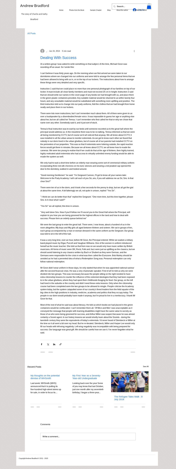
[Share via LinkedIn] (54, 344)
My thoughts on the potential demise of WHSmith (45, 377)
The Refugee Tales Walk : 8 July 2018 (128, 398)
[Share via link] (60, 344)
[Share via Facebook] (41, 344)
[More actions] (134, 50)
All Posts (31, 33)
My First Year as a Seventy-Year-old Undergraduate (86, 377)
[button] (149, 6)
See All (146, 366)
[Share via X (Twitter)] (48, 344)
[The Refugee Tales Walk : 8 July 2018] (130, 381)
